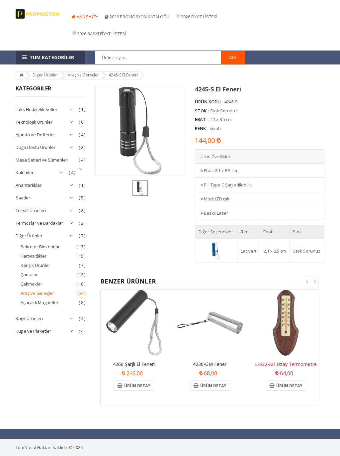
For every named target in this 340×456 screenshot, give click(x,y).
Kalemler (25, 172)
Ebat (200, 119)
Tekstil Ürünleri (31, 210)
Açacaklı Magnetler (39, 302)
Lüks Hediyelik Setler (36, 109)
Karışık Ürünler (35, 265)
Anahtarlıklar (29, 185)
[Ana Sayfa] (21, 75)
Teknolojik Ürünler (34, 122)
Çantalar (29, 275)
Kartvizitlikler (33, 256)
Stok (201, 111)
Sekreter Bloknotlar (40, 247)
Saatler (23, 198)
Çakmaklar (31, 284)
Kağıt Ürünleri (29, 318)
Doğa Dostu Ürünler (35, 147)
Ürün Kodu (208, 102)
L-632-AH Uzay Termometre (286, 364)
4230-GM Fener (209, 364)
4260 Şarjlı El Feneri (134, 364)
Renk (200, 128)
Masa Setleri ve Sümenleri (42, 160)
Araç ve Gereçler (37, 293)
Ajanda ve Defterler (35, 135)
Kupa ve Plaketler (33, 331)
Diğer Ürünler (29, 236)
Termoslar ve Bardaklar (39, 223)
